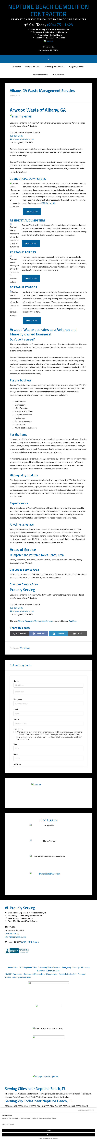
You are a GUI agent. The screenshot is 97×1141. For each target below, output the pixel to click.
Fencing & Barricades (21, 977)
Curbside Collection (67, 974)
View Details (32, 211)
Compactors (51, 974)
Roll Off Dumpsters (13, 974)
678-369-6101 (16, 136)
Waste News (25, 648)
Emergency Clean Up (71, 967)
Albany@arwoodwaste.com (22, 139)
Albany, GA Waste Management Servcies (35, 621)
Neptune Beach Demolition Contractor (48, 10)
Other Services (52, 970)
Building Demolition (28, 967)
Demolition (13, 967)
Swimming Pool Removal (49, 967)
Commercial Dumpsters (34, 974)
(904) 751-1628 (60, 24)
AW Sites (73, 621)
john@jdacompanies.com (15, 937)
